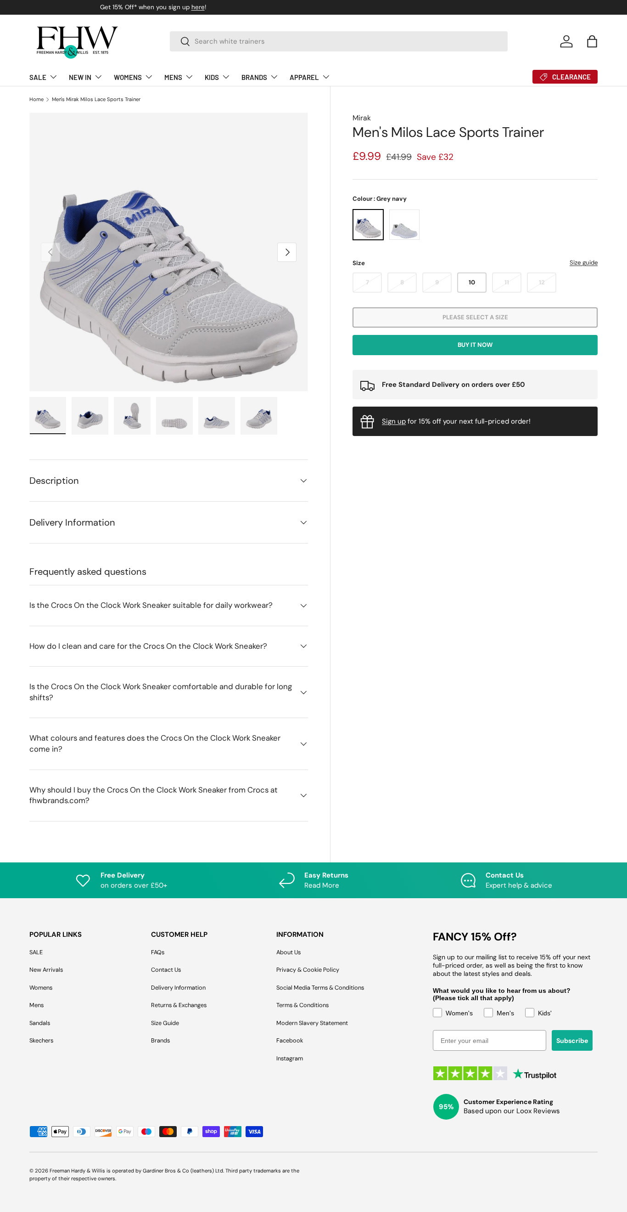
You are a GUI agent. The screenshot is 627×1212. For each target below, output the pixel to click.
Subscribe (572, 1040)
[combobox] (339, 41)
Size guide (584, 263)
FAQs (157, 952)
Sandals (39, 1023)
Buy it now (475, 345)
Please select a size (475, 318)
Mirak (362, 118)
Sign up (394, 421)
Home (36, 99)
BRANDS (254, 77)
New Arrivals (46, 970)
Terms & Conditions (302, 1005)
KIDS (212, 77)
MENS (173, 77)
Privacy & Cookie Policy (307, 970)
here (358, 7)
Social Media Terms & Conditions (320, 987)
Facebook (289, 1040)
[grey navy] (368, 225)
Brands (160, 1040)
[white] (404, 225)
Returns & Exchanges (179, 1005)
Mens (36, 1005)
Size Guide (165, 1023)
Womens (40, 987)
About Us (288, 952)
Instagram (289, 1058)
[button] (592, 41)
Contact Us (166, 970)
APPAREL (304, 77)
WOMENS (128, 77)
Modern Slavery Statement (312, 1023)
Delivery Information (178, 987)
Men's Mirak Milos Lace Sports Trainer (96, 99)
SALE (37, 77)
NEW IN (80, 77)
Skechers (41, 1040)
